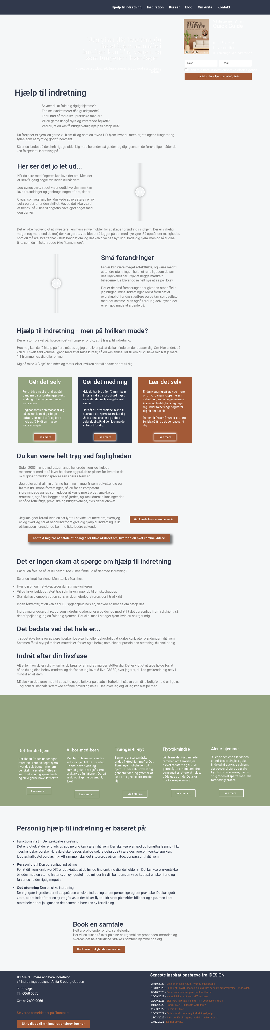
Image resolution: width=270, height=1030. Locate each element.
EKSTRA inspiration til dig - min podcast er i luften (194, 1000)
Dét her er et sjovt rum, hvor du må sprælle (190, 983)
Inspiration (155, 7)
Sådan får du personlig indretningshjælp (189, 1013)
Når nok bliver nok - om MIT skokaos (187, 996)
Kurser (174, 7)
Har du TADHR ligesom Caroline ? (186, 1004)
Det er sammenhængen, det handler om (189, 992)
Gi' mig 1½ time (175, 1009)
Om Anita (205, 7)
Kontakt (224, 7)
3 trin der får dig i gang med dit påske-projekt (191, 1017)
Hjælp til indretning (127, 7)
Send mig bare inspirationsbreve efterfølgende (223, 70)
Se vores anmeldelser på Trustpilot (43, 1013)
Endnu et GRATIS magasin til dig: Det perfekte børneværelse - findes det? (208, 988)
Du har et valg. (174, 1021)
